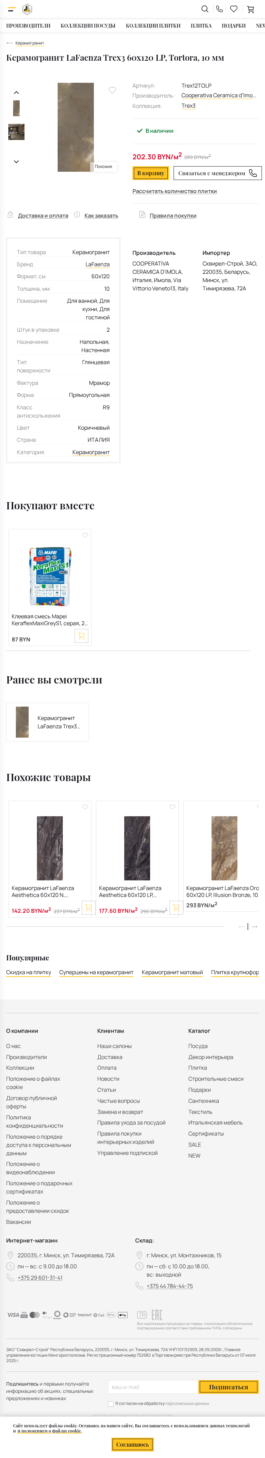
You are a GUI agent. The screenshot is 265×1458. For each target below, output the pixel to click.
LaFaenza (98, 264)
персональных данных (187, 1403)
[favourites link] (233, 8)
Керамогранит (91, 452)
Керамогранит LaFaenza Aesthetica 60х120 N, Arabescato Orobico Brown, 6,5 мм (46, 892)
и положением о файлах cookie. (50, 1431)
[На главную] (27, 9)
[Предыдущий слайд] (16, 92)
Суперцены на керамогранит (96, 972)
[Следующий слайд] (16, 162)
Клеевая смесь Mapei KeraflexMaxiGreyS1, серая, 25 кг (50, 620)
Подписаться (228, 1387)
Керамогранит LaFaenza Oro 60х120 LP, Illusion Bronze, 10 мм (222, 892)
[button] (254, 926)
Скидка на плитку (28, 972)
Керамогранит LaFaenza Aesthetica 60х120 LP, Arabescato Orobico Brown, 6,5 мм (133, 892)
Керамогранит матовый (172, 972)
